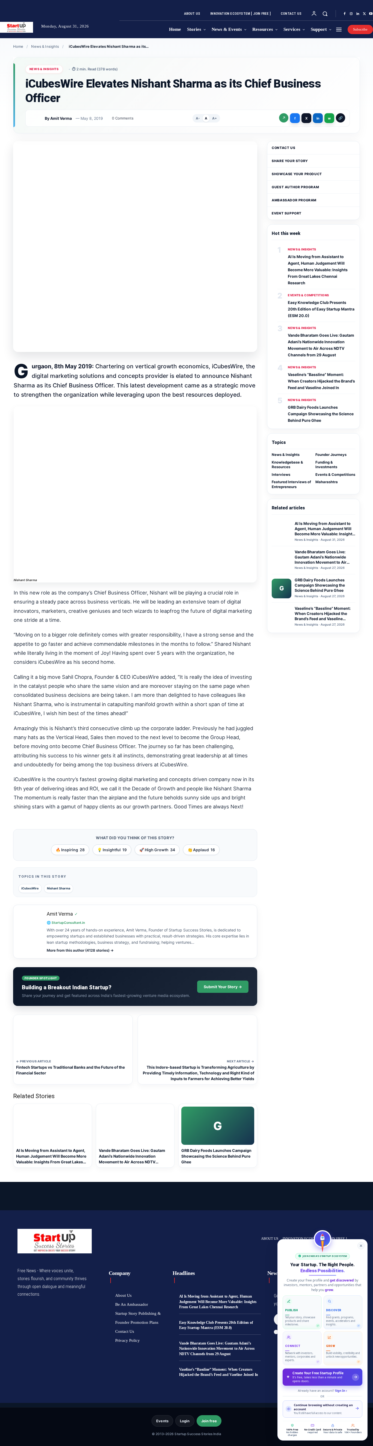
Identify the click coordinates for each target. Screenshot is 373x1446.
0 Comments (123, 118)
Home (18, 46)
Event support (286, 213)
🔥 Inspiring (70, 849)
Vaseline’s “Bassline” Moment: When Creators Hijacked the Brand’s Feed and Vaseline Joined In (321, 381)
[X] (364, 14)
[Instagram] (351, 14)
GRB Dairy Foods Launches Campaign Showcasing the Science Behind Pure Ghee (321, 414)
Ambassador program (294, 200)
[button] (324, 13)
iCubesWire (30, 888)
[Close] (361, 1245)
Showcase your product (297, 174)
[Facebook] (344, 14)
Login (185, 1421)
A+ (214, 118)
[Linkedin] (357, 14)
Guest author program (295, 187)
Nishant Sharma (58, 888)
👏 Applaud (201, 849)
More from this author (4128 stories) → (80, 950)
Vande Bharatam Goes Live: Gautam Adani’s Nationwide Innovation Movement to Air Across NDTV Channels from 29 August (216, 1348)
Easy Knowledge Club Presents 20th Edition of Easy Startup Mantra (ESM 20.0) (321, 309)
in (317, 118)
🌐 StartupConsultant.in (66, 923)
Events (162, 1421)
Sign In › (341, 1390)
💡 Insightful (112, 849)
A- (198, 118)
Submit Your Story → (223, 986)
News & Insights (45, 46)
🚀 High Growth (157, 849)
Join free (209, 1421)
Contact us (283, 148)
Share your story (290, 161)
